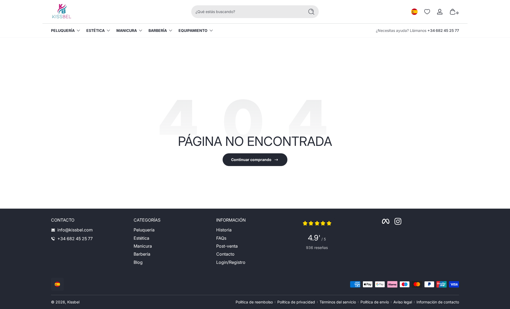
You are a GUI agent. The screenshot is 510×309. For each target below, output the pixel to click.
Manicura (126, 30)
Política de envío (374, 302)
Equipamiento (192, 30)
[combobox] (246, 11)
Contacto (225, 254)
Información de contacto (437, 302)
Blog (138, 262)
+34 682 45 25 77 (443, 30)
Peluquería (63, 30)
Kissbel (73, 302)
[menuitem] (172, 230)
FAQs (221, 238)
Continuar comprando (251, 159)
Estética (95, 30)
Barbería (157, 30)
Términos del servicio (338, 302)
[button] (414, 11)
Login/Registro (230, 262)
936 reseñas (317, 247)
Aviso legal (402, 302)
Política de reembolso (254, 302)
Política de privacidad (296, 302)
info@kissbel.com (75, 229)
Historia (224, 229)
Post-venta (227, 246)
